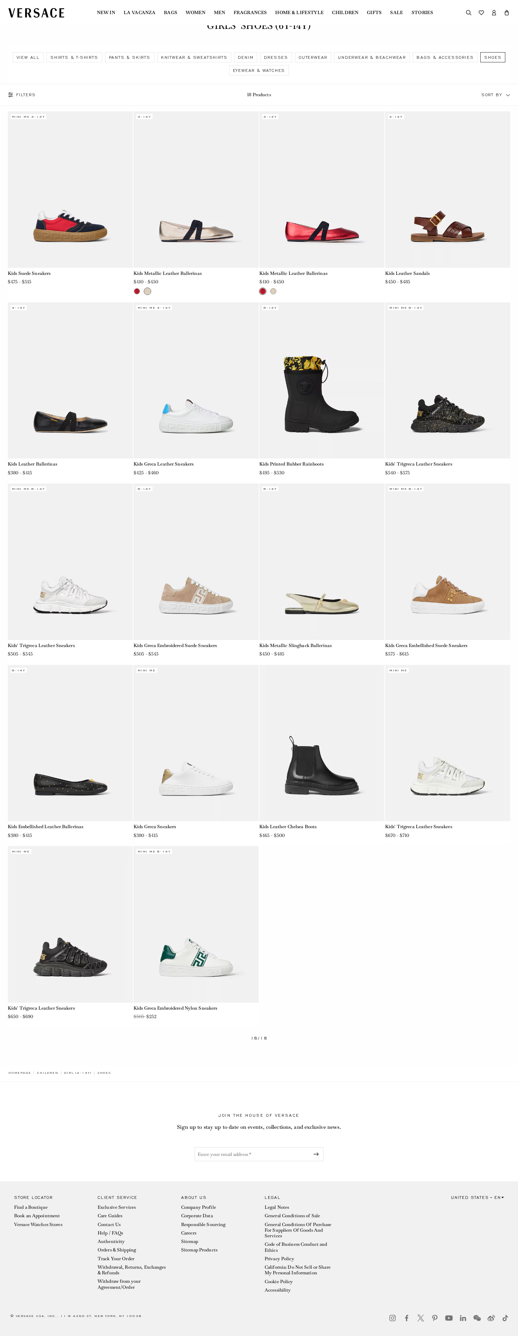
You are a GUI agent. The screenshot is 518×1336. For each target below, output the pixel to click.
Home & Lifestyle (299, 13)
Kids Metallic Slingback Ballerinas (295, 645)
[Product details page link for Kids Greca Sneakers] (196, 743)
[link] (19, 1073)
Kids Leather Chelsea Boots (287, 827)
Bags (170, 13)
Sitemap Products (199, 1250)
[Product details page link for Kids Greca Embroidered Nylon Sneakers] (196, 924)
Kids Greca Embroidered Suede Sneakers (175, 645)
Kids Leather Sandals (407, 273)
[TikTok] (505, 1318)
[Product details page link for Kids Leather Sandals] (447, 189)
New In (106, 13)
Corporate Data (197, 1216)
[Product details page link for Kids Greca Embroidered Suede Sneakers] (196, 562)
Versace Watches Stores (38, 1224)
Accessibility (278, 1290)
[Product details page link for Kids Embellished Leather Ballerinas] (70, 743)
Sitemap (189, 1241)
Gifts (374, 13)
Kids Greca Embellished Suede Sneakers (426, 645)
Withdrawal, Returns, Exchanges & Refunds (132, 1270)
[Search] (468, 13)
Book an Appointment (37, 1216)
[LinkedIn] (463, 1318)
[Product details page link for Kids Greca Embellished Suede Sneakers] (447, 562)
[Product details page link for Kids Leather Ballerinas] (70, 380)
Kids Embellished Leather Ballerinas (45, 827)
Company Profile (198, 1207)
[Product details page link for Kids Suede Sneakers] (70, 189)
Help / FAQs (110, 1233)
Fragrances (250, 13)
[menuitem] (106, 13)
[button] (507, 13)
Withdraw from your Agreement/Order (119, 1284)
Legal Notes (277, 1207)
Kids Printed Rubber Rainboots (291, 464)
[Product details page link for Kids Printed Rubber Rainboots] (321, 380)
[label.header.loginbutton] (494, 13)
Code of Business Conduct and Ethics (296, 1247)
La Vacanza (139, 13)
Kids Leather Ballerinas (32, 464)
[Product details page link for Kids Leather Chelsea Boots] (321, 743)
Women (195, 13)
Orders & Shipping (117, 1250)
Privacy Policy (279, 1259)
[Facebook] (406, 1318)
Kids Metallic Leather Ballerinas (168, 273)
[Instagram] (392, 1318)
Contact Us (109, 1224)
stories (422, 13)
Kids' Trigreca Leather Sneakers (418, 464)
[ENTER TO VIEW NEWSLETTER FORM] (317, 1154)
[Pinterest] (435, 1318)
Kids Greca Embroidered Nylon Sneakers (175, 1008)
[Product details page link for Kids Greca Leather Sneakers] (196, 380)
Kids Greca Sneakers (155, 827)
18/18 (259, 1038)
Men (219, 13)
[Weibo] (491, 1318)
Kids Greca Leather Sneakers (163, 464)
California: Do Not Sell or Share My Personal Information (298, 1270)
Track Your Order (116, 1259)
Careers (188, 1233)
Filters (26, 94)
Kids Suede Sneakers (29, 273)
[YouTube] (449, 1318)
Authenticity (111, 1241)
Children (345, 13)
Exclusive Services (117, 1207)
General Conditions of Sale (292, 1216)
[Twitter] (421, 1318)
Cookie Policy (279, 1282)
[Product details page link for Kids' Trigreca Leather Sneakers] (447, 380)
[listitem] (28, 57)
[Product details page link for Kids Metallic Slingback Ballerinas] (321, 562)
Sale (396, 13)
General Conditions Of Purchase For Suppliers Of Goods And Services (298, 1230)
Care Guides (110, 1216)
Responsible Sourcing (203, 1224)
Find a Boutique (31, 1207)
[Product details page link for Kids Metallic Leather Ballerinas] (196, 189)
